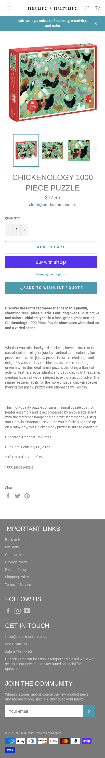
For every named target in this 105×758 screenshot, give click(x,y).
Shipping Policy (17, 577)
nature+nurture (25, 733)
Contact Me (14, 555)
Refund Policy (16, 569)
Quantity (12, 218)
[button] (51, 288)
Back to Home (16, 540)
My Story (12, 547)
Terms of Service (18, 585)
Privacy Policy (16, 562)
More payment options (51, 274)
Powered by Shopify (48, 733)
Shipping (35, 205)
